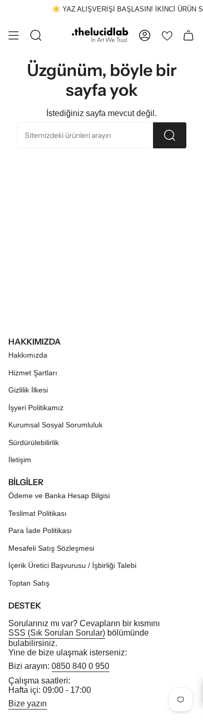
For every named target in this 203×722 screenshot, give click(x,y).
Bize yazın (27, 703)
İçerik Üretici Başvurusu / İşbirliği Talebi (72, 565)
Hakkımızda (27, 355)
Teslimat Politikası (37, 513)
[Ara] (169, 135)
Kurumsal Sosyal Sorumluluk (55, 425)
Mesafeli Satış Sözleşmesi (51, 548)
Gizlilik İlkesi (28, 390)
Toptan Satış (28, 583)
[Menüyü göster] (13, 35)
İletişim (19, 459)
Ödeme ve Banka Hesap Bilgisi (59, 495)
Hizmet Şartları (32, 373)
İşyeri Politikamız (36, 407)
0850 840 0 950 (80, 666)
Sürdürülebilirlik (33, 442)
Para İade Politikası (40, 530)
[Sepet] (188, 35)
